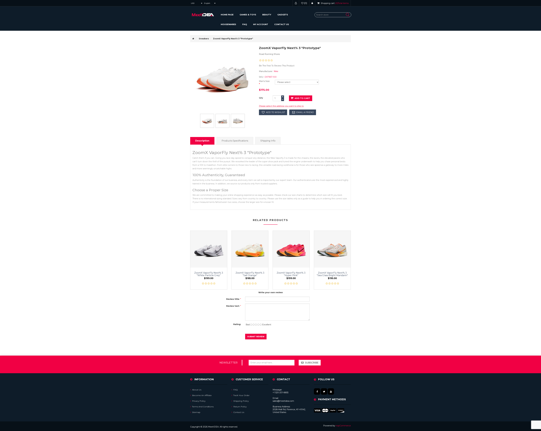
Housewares (228, 24)
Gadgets (282, 14)
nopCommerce (343, 425)
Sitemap (196, 412)
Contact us (281, 24)
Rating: (237, 324)
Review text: (233, 306)
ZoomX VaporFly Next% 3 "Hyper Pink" (291, 274)
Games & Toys (248, 14)
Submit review (255, 336)
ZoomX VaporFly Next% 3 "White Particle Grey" (208, 274)
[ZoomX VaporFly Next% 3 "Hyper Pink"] (291, 249)
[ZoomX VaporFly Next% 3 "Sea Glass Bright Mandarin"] (332, 249)
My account (260, 24)
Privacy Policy (198, 401)
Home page (227, 14)
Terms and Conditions (203, 406)
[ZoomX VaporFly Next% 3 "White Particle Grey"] (208, 249)
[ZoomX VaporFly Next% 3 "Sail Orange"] (250, 249)
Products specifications (235, 140)
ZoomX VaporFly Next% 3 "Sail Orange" (250, 274)
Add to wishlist (275, 112)
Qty (261, 98)
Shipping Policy (241, 401)
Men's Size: (264, 81)
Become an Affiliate (202, 395)
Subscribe (312, 362)
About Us (196, 389)
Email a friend (305, 112)
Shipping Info (267, 140)
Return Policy (240, 406)
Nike (276, 71)
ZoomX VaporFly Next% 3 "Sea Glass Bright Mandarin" (332, 274)
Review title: (233, 299)
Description (202, 140)
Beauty (266, 14)
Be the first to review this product (276, 65)
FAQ (244, 24)
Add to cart (302, 98)
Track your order (241, 395)
